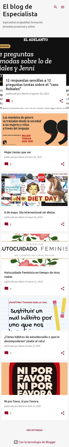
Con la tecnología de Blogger (37, 442)
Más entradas (35, 430)
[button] (61, 101)
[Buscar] (55, 7)
